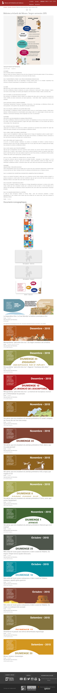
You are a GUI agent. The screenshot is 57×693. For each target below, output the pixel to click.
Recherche (37, 4)
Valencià (42, 1)
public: (5, 199)
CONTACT (28, 675)
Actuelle (37, 1)
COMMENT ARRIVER (9, 675)
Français (54, 1)
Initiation (5, 7)
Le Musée (31, 1)
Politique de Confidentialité (10, 688)
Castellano (47, 1)
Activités (14, 7)
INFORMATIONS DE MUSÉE (47, 675)
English (50, 1)
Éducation (31, 4)
